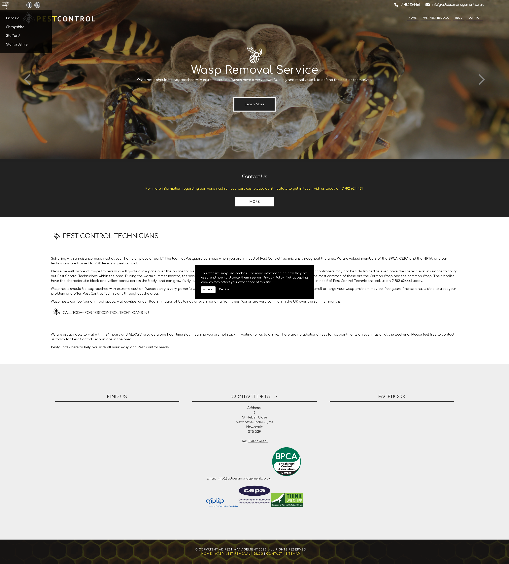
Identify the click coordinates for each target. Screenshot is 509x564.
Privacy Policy (273, 277)
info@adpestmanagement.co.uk (458, 5)
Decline (224, 289)
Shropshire (15, 27)
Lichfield (12, 18)
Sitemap (293, 553)
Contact (474, 18)
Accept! (208, 289)
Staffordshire (17, 44)
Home (413, 18)
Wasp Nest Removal (436, 18)
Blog (458, 18)
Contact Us (254, 176)
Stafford (13, 36)
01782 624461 (410, 5)
